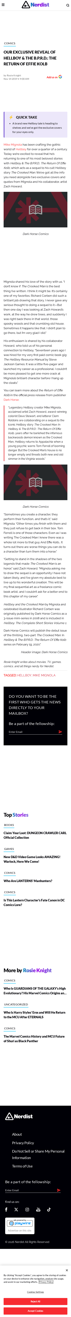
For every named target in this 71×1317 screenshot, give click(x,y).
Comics (9, 43)
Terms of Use (22, 1166)
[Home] (19, 1118)
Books (9, 824)
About (17, 1134)
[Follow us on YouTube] (38, 1210)
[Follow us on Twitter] (16, 1210)
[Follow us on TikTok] (49, 1210)
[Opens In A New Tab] (20, 1222)
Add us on (51, 78)
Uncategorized (16, 1004)
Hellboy (21, 149)
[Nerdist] (35, 5)
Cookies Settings (35, 1292)
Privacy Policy (23, 1142)
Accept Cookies (35, 1310)
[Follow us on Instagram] (27, 1210)
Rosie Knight (14, 75)
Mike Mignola (13, 144)
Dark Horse (11, 399)
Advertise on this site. (20, 1230)
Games (9, 848)
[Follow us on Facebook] (6, 1210)
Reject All (35, 1301)
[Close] (67, 1270)
